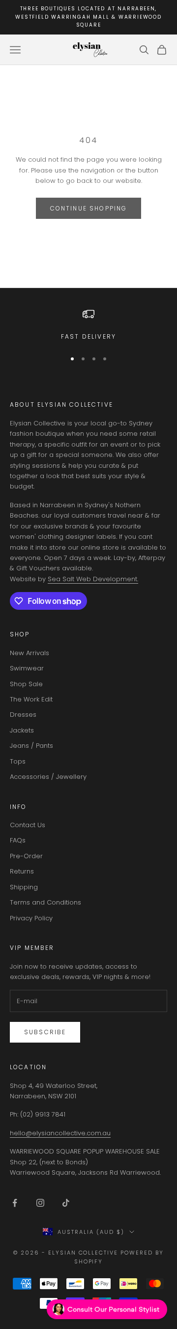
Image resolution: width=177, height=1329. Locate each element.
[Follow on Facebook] (15, 1203)
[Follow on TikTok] (66, 1203)
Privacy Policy (31, 918)
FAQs (18, 840)
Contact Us (27, 825)
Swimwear (27, 668)
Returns (22, 871)
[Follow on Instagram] (40, 1203)
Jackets (22, 730)
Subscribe (45, 1032)
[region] (88, 325)
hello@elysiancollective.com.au (60, 1133)
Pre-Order (26, 856)
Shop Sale (26, 684)
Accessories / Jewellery (48, 776)
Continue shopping (88, 208)
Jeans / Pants (31, 745)
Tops (18, 761)
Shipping (24, 887)
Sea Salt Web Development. (93, 579)
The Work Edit (31, 699)
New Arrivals (29, 653)
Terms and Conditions (45, 902)
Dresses (23, 714)
